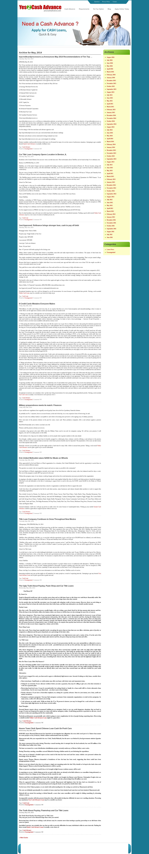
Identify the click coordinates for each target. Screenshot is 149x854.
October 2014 (111, 121)
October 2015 (111, 86)
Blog (109, 9)
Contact (115, 1)
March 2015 (110, 106)
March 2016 (110, 72)
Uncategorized (28, 149)
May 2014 (110, 136)
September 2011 (111, 229)
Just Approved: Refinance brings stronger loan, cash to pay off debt (49, 225)
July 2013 (109, 165)
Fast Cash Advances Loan (36, 800)
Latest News (110, 249)
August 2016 (110, 57)
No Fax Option (98, 9)
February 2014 (111, 144)
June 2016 (110, 63)
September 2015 (111, 89)
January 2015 (111, 112)
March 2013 (110, 176)
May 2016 (110, 66)
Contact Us (108, 846)
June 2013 (110, 167)
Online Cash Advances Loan (38, 718)
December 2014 (111, 115)
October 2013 (111, 156)
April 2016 (110, 69)
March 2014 (110, 141)
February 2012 (111, 214)
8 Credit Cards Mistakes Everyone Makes (37, 304)
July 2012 (109, 199)
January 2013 (111, 182)
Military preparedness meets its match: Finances (40, 405)
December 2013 (111, 150)
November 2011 (111, 223)
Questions (97, 1)
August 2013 (110, 162)
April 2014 (110, 138)
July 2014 (109, 130)
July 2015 (109, 95)
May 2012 (110, 205)
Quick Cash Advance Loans (35, 827)
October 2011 (111, 226)
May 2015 (110, 101)
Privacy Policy (106, 1)
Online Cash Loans (24, 293)
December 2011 (111, 220)
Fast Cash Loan (23, 394)
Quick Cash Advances (29, 144)
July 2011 (109, 234)
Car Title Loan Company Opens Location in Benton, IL (43, 154)
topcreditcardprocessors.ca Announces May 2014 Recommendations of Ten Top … (55, 57)
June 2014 (110, 133)
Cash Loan (25, 218)
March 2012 (110, 211)
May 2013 (110, 170)
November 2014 (111, 118)
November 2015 (111, 83)
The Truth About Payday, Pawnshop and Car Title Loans (43, 810)
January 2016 (111, 77)
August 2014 (110, 127)
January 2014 (111, 147)
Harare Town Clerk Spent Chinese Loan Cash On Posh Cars (45, 728)
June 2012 (110, 202)
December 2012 (111, 185)
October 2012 (111, 191)
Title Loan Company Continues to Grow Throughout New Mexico (47, 519)
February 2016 (111, 75)
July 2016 (109, 60)
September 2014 (111, 124)
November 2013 (111, 153)
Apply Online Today (122, 9)
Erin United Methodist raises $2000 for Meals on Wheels (43, 458)
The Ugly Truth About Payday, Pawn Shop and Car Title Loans (46, 586)
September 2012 (111, 194)
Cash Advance (69, 9)
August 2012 (110, 197)
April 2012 (110, 208)
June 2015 (110, 98)
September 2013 (111, 159)
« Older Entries (23, 837)
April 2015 (110, 104)
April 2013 (110, 173)
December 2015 (111, 80)
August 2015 (110, 92)
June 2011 (110, 237)
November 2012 (111, 188)
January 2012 (111, 217)
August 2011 (110, 231)
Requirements (84, 9)
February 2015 (111, 109)
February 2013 (111, 179)
